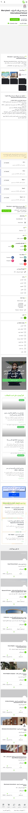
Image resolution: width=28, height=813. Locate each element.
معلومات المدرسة (23, 23)
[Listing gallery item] (22, 75)
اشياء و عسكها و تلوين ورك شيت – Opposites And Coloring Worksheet (15, 522)
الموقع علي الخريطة (6, 210)
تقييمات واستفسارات (12, 23)
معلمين (14, 806)
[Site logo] (23, 2)
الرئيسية (24, 806)
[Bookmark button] (14, 576)
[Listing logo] (24, 6)
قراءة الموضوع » (21, 421)
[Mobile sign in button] (4, 2)
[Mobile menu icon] (26, 2)
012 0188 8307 (19, 218)
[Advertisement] (14, 39)
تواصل (3, 806)
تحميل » (22, 515)
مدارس (19, 806)
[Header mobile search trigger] (1, 2)
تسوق (9, 806)
